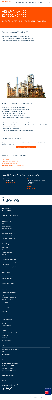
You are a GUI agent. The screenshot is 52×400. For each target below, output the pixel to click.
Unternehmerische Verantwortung (10, 332)
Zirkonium (4, 223)
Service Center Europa (7, 276)
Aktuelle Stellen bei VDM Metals (10, 363)
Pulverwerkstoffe (6, 231)
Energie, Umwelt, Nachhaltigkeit (10, 262)
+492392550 (31, 188)
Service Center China (7, 278)
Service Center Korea (7, 281)
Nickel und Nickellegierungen (9, 218)
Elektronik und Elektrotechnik (9, 259)
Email (29, 186)
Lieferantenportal (6, 354)
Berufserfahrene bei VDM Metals (10, 365)
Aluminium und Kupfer (7, 228)
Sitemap (4, 396)
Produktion (4, 328)
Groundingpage (29, 396)
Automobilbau (5, 247)
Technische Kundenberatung (10, 163)
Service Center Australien (8, 283)
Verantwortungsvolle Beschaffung (10, 349)
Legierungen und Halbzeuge (10, 215)
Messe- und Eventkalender (8, 314)
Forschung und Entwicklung (9, 292)
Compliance (5, 335)
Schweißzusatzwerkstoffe (8, 233)
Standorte (4, 337)
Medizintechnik (5, 264)
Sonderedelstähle (6, 226)
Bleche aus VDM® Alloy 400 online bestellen (13, 165)
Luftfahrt (4, 257)
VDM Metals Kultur (6, 373)
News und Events (7, 308)
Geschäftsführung (6, 325)
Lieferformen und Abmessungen (10, 161)
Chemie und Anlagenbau (8, 252)
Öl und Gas (4, 250)
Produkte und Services (21, 2)
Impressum (10, 396)
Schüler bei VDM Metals (8, 368)
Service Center (6, 272)
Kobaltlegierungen (6, 221)
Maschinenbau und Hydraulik (9, 266)
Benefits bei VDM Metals (8, 375)
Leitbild (4, 323)
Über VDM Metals (7, 319)
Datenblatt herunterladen (26, 147)
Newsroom (4, 311)
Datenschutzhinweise (19, 396)
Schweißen (4, 254)
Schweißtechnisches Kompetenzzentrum (12, 299)
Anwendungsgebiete (8, 244)
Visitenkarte (11, 182)
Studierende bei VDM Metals (9, 370)
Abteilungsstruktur (6, 351)
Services (4, 289)
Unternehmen (32, 2)
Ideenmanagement (6, 340)
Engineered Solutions (7, 295)
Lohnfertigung (5, 302)
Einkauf (4, 345)
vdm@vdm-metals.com (9, 385)
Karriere (40, 2)
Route (30, 179)
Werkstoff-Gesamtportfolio (9, 159)
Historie (4, 330)
